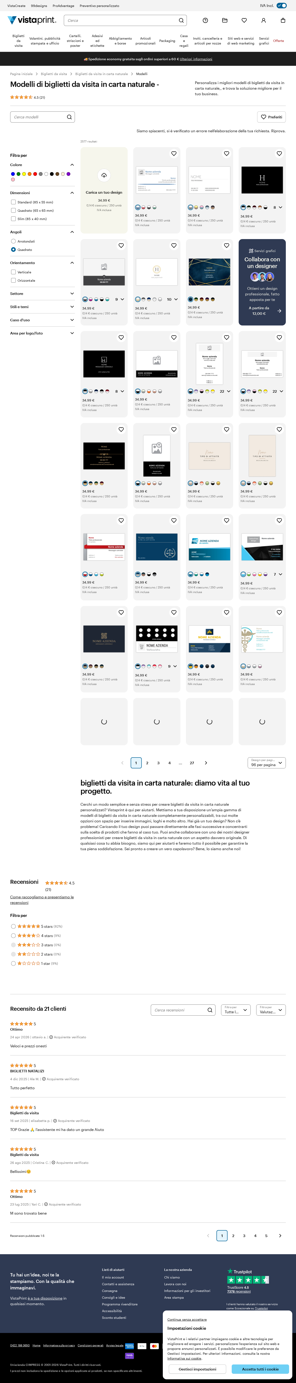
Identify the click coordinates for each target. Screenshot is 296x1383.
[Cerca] (181, 20)
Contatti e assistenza (118, 1284)
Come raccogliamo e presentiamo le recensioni (42, 900)
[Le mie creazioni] (224, 20)
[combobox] (122, 20)
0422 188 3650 (20, 1345)
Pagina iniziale (21, 74)
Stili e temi (19, 306)
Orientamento (22, 262)
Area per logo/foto (26, 333)
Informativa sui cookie (184, 1358)
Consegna (109, 1291)
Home (36, 1345)
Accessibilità (112, 1311)
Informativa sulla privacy (59, 1345)
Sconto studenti (114, 1318)
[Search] (210, 1010)
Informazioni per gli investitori (187, 1291)
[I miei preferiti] (244, 20)
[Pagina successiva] (206, 762)
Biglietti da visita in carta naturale (101, 74)
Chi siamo (172, 1277)
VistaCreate (16, 6)
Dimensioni (20, 192)
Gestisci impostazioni (197, 1369)
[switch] (277, 5)
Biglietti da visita (54, 74)
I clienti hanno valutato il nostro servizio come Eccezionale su (252, 1306)
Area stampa (174, 1297)
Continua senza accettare (187, 1319)
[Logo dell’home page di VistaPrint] (31, 20)
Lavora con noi (175, 1284)
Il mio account (113, 1277)
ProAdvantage (63, 6)
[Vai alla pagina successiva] (280, 1235)
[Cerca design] (69, 117)
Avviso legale (114, 1345)
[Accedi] (263, 20)
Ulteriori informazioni (196, 59)
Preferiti (275, 117)
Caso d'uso (20, 320)
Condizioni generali (90, 1345)
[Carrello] (283, 20)
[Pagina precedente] (122, 762)
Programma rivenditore (119, 1304)
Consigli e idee (113, 1297)
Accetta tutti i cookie (260, 1369)
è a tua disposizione (45, 1298)
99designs (39, 6)
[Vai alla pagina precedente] (208, 1235)
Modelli (142, 74)
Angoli (16, 232)
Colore (16, 164)
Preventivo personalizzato (99, 6)
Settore (16, 293)
